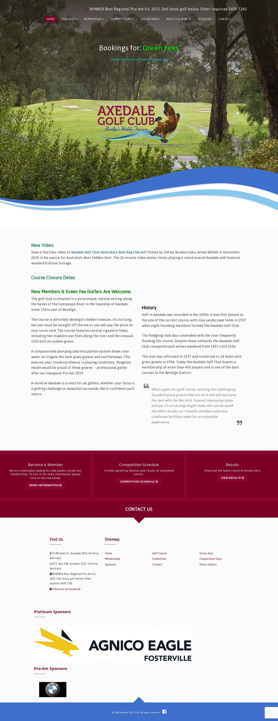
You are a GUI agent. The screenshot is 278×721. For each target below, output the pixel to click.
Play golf (68, 19)
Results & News (177, 19)
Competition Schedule (138, 481)
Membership (93, 19)
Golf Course (159, 553)
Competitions (121, 19)
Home (51, 19)
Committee (159, 558)
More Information (44, 485)
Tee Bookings (150, 19)
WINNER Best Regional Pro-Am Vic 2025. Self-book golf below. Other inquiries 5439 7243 (168, 9)
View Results (231, 478)
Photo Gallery (208, 564)
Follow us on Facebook (66, 589)
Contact (224, 19)
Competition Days (211, 558)
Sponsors (205, 19)
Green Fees (161, 48)
